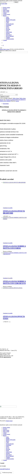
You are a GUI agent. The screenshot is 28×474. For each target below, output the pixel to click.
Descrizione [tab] (6, 103)
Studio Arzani (9, 420)
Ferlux (4, 376)
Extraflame (5, 375)
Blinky (4, 371)
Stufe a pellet (6, 431)
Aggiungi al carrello (5, 96)
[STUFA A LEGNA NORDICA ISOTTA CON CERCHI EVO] (15, 264)
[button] (7, 207)
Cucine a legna (6, 434)
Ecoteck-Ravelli (7, 373)
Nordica (5, 383)
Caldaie (5, 433)
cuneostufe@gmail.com (6, 338)
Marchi (4, 435)
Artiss (4, 368)
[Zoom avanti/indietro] (0, 472)
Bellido (4, 369)
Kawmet (5, 379)
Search (16, 2)
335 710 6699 (3, 335)
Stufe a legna (6, 49)
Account (2, 398)
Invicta (17, 101)
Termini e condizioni (5, 399)
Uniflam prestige (10, 458)
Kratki (4, 380)
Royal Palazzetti (7, 385)
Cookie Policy (3, 402)
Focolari (5, 428)
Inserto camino (6, 427)
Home (1, 49)
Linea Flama (6, 381)
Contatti (5, 460)
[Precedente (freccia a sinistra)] (0, 473)
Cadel (4, 372)
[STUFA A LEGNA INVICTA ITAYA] (15, 300)
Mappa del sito (3, 403)
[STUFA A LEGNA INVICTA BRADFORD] (15, 194)
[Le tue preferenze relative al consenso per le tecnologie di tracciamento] (7, 472)
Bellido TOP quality (10, 439)
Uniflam (5, 387)
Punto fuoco (6, 384)
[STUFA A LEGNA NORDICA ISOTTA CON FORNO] (15, 229)
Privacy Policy (3, 401)
